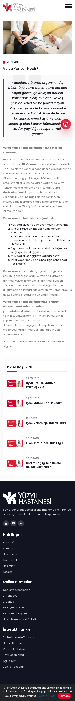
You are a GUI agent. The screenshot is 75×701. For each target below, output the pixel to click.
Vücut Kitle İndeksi (14, 649)
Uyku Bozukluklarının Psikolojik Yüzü (40, 385)
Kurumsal (9, 548)
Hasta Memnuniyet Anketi (19, 619)
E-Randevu (10, 596)
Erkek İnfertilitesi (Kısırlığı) (44, 443)
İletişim (7, 572)
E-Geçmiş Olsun (13, 607)
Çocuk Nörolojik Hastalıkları (46, 423)
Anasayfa (9, 542)
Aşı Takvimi (10, 661)
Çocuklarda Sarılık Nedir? (44, 403)
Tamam (64, 696)
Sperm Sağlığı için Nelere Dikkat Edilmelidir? (43, 465)
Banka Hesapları (13, 667)
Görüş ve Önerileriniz (16, 590)
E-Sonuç (8, 602)
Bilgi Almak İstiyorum (16, 613)
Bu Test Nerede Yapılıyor (18, 637)
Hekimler (9, 566)
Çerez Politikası (46, 696)
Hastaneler (10, 554)
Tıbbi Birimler (11, 560)
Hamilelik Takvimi (14, 643)
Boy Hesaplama (13, 655)
